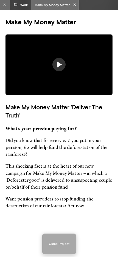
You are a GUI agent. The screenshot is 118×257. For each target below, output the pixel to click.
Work (24, 5)
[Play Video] (59, 64)
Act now (75, 206)
